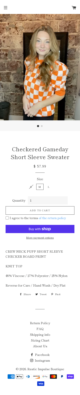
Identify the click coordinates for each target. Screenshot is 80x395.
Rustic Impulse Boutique (45, 368)
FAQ (40, 328)
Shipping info (40, 334)
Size (40, 178)
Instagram (42, 360)
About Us (40, 346)
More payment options (40, 237)
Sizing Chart (40, 340)
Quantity (18, 200)
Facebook (42, 354)
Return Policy (40, 322)
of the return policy (52, 218)
